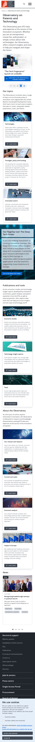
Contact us (6, 658)
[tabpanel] (17, 70)
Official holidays (8, 665)
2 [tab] (16, 629)
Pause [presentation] (24, 86)
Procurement (8, 692)
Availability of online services (12, 643)
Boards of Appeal (10, 698)
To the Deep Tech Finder (13, 273)
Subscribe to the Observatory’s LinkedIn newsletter (19, 78)
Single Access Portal (11, 686)
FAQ (3, 647)
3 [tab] (19, 629)
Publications (6, 650)
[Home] (8, 4)
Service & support (10, 635)
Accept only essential (10, 733)
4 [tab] (22, 629)
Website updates (8, 639)
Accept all (7, 738)
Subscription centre (9, 662)
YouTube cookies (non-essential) (15, 720)
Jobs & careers (8, 675)
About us (4, 10)
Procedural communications (12, 654)
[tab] (10, 86)
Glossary (5, 669)
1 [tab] (13, 629)
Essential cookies (10, 717)
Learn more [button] (13, 144)
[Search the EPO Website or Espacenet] (24, 4)
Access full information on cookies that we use (17, 729)
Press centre (8, 681)
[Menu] (30, 4)
